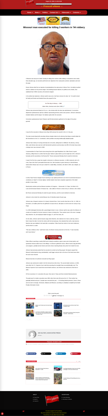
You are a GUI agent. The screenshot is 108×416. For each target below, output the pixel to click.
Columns (76, 12)
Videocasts (65, 12)
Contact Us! (54, 12)
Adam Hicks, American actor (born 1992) (53, 106)
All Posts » (40, 324)
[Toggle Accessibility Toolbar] (2, 413)
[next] (30, 308)
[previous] (27, 308)
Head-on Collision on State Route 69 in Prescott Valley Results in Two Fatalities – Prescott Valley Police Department (43, 367)
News (37, 12)
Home (29, 12)
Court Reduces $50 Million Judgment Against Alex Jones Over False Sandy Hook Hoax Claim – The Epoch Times (43, 301)
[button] (31, 342)
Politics (45, 12)
